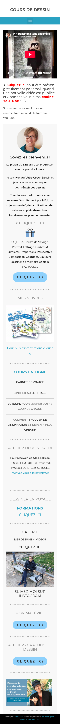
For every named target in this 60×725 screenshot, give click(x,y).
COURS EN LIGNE (30, 372)
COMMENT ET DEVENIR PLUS (30, 424)
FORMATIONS (30, 508)
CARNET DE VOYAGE (30, 382)
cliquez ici (30, 515)
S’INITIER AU (30, 393)
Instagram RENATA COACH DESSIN (30, 719)
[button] (30, 21)
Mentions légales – (48, 717)
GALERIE (30, 532)
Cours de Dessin (30, 9)
